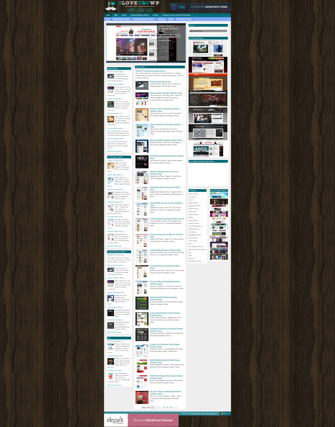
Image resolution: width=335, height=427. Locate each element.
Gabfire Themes (193, 194)
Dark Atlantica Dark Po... (115, 307)
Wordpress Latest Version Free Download (176, 15)
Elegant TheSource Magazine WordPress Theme (166, 93)
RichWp (191, 217)
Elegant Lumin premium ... (115, 71)
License (124, 15)
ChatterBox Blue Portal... (115, 216)
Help (116, 15)
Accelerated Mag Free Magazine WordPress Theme (167, 219)
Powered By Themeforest (209, 413)
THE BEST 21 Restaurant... (116, 255)
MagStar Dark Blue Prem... (116, 292)
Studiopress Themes (195, 205)
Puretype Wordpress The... (115, 138)
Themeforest (192, 211)
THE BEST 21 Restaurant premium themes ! (150, 71)
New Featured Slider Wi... (115, 341)
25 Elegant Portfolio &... (115, 99)
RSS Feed (227, 413)
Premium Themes (194, 229)
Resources (161, 19)
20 (167, 407)
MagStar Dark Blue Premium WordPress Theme (166, 140)
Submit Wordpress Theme (140, 15)
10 (163, 407)
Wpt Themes (192, 232)
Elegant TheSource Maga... (116, 84)
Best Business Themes (184, 19)
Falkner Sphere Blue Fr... (115, 175)
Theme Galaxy (193, 241)
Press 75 (191, 200)
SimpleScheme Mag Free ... (115, 202)
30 (171, 407)
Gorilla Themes (193, 220)
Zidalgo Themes (193, 203)
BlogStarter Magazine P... (115, 189)
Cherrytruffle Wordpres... (115, 128)
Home (108, 15)
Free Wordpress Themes (121, 19)
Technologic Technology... (115, 320)
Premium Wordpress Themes (136, 6)
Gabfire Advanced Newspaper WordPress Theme (168, 28)
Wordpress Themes (195, 413)
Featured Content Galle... (115, 356)
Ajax (107, 19)
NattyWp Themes (194, 223)
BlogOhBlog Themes (195, 235)
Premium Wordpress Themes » (144, 19)
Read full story (164, 40)
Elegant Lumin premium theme (160, 81)
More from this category (114, 151)
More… (191, 243)
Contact (155, 15)
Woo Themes (192, 197)
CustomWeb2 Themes (195, 226)
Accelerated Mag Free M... (115, 231)
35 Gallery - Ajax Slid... (114, 370)
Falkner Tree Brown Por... (115, 160)
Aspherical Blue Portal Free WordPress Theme (165, 250)
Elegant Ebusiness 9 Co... (115, 113)
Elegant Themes (193, 208)
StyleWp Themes (194, 214)
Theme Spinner (193, 238)
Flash (171, 19)
